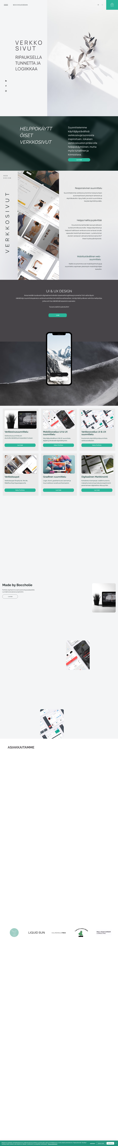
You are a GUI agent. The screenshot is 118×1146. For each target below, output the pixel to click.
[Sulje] (116, 1143)
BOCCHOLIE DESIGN (20, 5)
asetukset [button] (92, 1143)
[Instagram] (6, 91)
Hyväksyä (110, 1143)
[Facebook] (6, 86)
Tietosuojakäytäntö (52, 1144)
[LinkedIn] (6, 81)
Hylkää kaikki (101, 1143)
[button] (112, 5)
